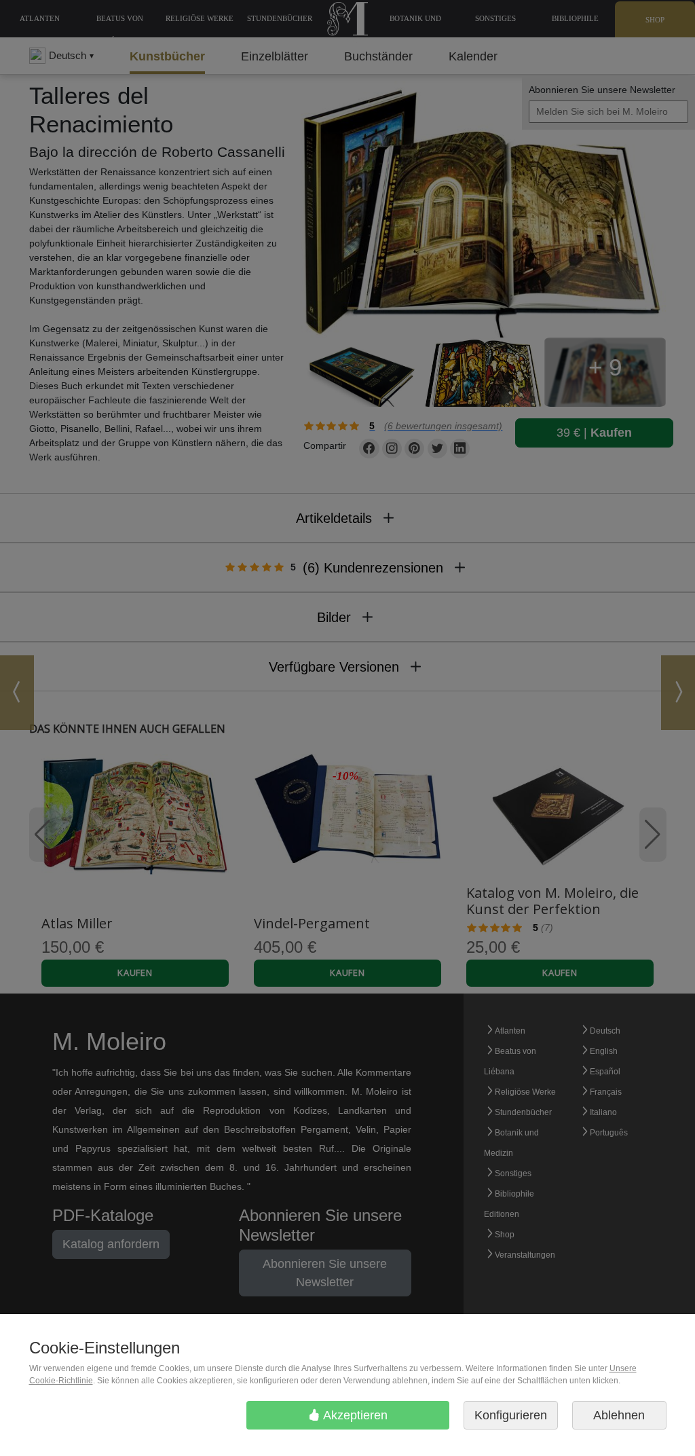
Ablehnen (619, 1415)
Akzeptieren (354, 1415)
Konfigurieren (510, 1415)
